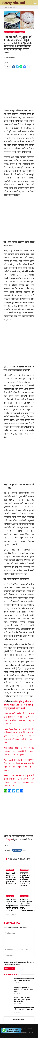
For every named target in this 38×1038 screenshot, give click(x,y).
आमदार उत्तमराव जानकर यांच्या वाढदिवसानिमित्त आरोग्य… (24, 980)
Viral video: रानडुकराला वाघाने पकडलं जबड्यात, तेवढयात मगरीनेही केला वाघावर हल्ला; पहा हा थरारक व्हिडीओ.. (19, 751)
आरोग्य (14, 32)
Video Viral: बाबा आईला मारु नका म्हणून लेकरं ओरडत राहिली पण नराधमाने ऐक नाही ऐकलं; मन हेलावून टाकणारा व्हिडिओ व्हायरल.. (19, 765)
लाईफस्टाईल (21, 32)
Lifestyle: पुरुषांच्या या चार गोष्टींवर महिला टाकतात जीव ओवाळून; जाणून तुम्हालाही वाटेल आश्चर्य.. (19, 705)
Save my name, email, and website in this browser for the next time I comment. (19, 963)
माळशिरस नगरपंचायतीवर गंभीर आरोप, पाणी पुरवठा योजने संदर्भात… (22, 999)
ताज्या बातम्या (7, 32)
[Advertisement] (19, 89)
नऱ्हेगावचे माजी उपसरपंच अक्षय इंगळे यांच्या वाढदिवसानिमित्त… (24, 1009)
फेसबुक (9, 839)
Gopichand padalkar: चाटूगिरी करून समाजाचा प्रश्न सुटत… (23, 989)
